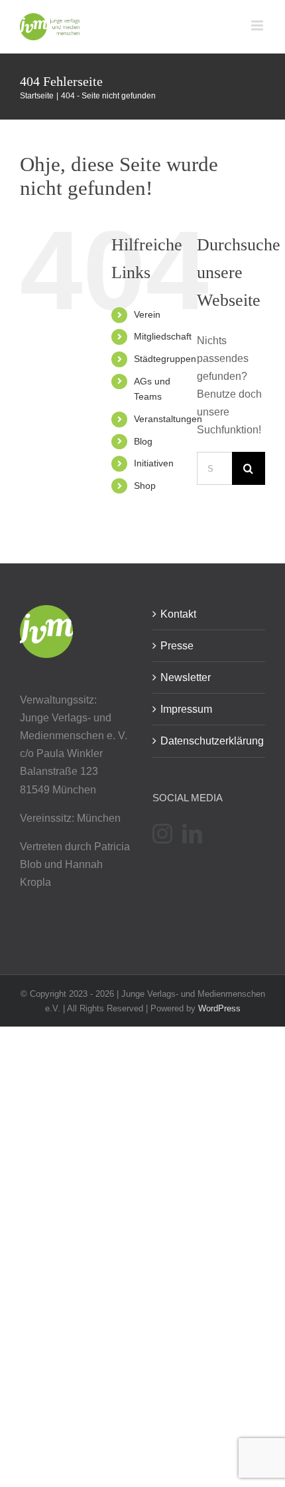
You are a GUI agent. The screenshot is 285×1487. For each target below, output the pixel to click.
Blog (143, 441)
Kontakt (178, 614)
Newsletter (185, 677)
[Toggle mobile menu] (258, 25)
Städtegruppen (165, 358)
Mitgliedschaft (163, 336)
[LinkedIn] (192, 834)
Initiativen (154, 463)
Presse (177, 645)
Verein (147, 314)
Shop (145, 485)
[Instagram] (162, 834)
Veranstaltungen (168, 419)
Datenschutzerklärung (209, 740)
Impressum (186, 709)
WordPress (219, 1008)
